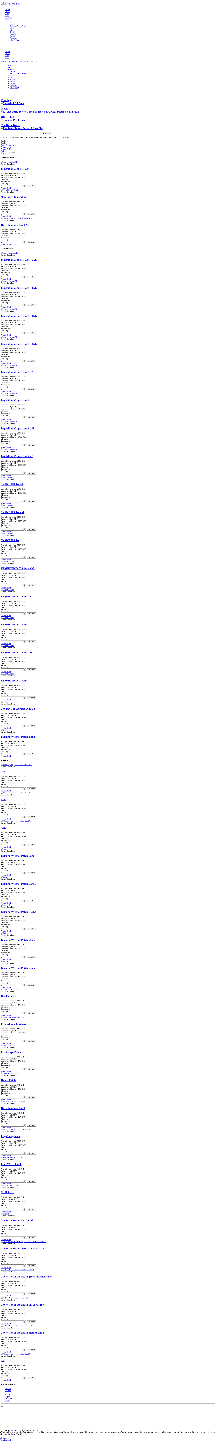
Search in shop (46, 133)
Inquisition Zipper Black (15, 168)
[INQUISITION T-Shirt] (7, 674)
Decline (5, 1438)
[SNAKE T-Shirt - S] (6, 477)
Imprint (8, 1397)
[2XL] (16, 765)
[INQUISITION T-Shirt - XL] (7, 590)
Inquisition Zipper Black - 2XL (19, 343)
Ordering (4, 151)
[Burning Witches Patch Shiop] (4, 933)
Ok (1, 1438)
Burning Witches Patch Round (18, 911)
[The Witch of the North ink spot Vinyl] (14, 1298)
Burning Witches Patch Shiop (18, 939)
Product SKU (6, 149)
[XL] (16, 1354)
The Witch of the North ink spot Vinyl (23, 1304)
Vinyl (12, 28)
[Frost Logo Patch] (8, 1045)
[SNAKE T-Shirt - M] (6, 505)
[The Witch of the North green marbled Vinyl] (17, 1270)
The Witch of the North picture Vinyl (22, 1332)
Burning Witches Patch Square (19, 968)
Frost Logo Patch (11, 1052)
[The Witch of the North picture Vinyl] (16, 1326)
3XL (3, 799)
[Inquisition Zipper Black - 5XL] (9, 253)
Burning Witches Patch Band (18, 855)
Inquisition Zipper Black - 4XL (19, 287)
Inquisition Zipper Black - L (17, 400)
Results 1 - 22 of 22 (8, 153)
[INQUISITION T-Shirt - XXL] (7, 562)
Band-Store (9, 22)
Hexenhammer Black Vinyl (16, 224)
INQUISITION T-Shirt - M (16, 652)
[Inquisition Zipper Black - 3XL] (9, 309)
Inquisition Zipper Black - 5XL (19, 259)
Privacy (8, 1401)
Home (7, 10)
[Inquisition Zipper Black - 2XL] (9, 337)
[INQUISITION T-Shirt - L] (7, 618)
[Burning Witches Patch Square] (5, 961)
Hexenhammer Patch (13, 1108)
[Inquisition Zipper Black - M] (9, 421)
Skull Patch (7, 1192)
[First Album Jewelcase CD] (13, 1017)
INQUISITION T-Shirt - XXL (18, 568)
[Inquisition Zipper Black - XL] (9, 365)
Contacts (8, 1395)
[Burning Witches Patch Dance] (4, 877)
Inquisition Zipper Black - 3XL (19, 315)
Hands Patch (8, 1080)
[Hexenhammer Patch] (13, 1101)
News (7, 12)
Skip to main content (8, 2)
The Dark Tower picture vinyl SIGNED (23, 1248)
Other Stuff (7, 116)
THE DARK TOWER (18, 26)
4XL (3, 827)
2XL (3, 771)
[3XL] (16, 793)
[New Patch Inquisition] (10, 190)
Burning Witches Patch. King (18, 736)
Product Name (6, 147)
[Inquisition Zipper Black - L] (9, 393)
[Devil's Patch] (10, 989)
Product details (6, 188)
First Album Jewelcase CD (16, 1024)
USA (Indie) (14, 40)
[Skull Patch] (9, 1186)
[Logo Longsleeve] (16, 1129)
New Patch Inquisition (13, 196)
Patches (12, 24)
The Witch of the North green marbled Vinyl (26, 1276)
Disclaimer (9, 1399)
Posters (12, 36)
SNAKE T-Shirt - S (12, 484)
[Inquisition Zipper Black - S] (9, 449)
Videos (7, 20)
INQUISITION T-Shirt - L (16, 624)
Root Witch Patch (11, 1164)
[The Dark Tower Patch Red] (5, 1214)
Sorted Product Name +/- (10, 145)
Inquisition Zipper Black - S (17, 456)
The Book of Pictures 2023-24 (18, 708)
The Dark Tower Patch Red (17, 1220)
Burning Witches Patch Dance (18, 883)
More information (6, 1440)
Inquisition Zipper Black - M (17, 428)
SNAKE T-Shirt (10, 540)
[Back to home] (10, 4)
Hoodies (13, 34)
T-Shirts (13, 32)
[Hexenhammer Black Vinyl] (16, 218)
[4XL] (16, 821)
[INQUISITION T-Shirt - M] (7, 646)
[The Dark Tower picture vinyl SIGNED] (23, 1242)
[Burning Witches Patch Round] (5, 905)
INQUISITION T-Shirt (14, 680)
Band (7, 16)
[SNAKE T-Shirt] (6, 533)
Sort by (10, 146)
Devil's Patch (8, 996)
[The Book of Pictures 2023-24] (5, 702)
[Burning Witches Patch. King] (3, 730)
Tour (7, 14)
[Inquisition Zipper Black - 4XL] (9, 281)
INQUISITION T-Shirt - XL (17, 596)
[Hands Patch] (10, 1073)
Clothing (6, 100)
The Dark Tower (10, 125)
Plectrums (13, 38)
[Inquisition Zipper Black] (9, 162)
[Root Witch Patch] (11, 1158)
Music (4, 108)
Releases (8, 18)
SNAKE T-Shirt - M (12, 512)
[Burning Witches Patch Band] (3, 849)
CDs (11, 30)
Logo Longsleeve (10, 1136)
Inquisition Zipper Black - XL (18, 371)
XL (3, 1360)
